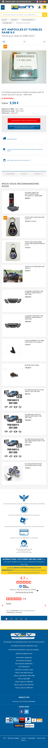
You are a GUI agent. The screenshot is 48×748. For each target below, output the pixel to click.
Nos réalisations (24, 667)
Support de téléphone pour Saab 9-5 (35, 267)
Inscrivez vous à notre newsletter (24, 701)
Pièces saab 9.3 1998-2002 (24, 682)
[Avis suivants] (45, 605)
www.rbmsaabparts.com (24, 654)
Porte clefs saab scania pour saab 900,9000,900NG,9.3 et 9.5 (35, 243)
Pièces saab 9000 (24, 679)
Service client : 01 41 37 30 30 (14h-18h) (18, 1)
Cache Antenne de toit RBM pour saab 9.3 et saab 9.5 (34, 341)
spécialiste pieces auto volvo (26, 642)
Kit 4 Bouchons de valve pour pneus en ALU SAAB (33, 464)
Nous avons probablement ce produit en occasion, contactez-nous (24, 127)
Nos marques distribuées (24, 664)
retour (24, 174)
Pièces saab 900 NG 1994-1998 (24, 676)
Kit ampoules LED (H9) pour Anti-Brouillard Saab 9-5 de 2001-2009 (35, 440)
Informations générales (24, 658)
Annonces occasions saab (24, 670)
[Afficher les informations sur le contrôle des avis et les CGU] (37, 590)
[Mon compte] (39, 7)
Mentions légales (13, 738)
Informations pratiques (24, 661)
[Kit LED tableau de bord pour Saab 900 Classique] (44, 42)
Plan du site (41, 738)
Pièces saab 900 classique (24, 673)
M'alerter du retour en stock (24, 120)
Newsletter (31, 738)
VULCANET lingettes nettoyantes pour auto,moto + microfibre (33, 194)
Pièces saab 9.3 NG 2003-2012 (24, 685)
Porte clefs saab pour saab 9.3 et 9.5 (34, 218)
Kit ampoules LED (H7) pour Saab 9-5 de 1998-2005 (34, 390)
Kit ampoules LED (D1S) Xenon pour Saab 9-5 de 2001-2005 (33, 416)
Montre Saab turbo (32, 365)
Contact (23, 738)
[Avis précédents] (2, 605)
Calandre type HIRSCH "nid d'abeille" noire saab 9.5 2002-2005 (34, 292)
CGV (4, 738)
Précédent (10, 174)
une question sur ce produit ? (19, 160)
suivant (37, 174)
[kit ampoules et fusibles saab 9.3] (24, 42)
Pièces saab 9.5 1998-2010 (24, 688)
